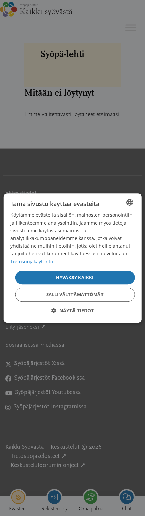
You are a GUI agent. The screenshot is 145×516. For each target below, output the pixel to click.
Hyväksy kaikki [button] (75, 277)
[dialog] (73, 258)
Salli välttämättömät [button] (75, 294)
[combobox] (129, 202)
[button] (72, 310)
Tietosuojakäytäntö (31, 262)
